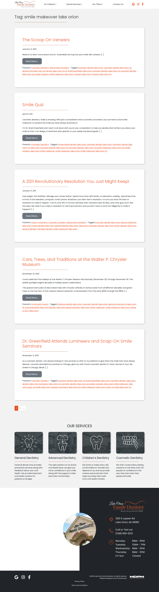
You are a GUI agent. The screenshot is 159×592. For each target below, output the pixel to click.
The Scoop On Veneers (46, 40)
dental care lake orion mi (33, 71)
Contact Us (118, 4)
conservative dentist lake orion (72, 144)
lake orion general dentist (68, 307)
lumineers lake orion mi (69, 387)
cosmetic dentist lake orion (90, 67)
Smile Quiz (33, 105)
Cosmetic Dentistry (40, 67)
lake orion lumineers (39, 384)
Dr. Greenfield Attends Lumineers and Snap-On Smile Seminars (77, 343)
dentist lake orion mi (55, 71)
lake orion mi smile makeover (98, 147)
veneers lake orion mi (101, 74)
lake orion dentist (48, 307)
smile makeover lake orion (61, 74)
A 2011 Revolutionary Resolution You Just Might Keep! (75, 181)
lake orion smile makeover (43, 151)
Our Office (96, 4)
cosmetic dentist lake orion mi (117, 67)
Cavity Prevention (39, 222)
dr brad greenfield (73, 71)
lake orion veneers (49, 387)
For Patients (49, 4)
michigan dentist (44, 229)
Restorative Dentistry (59, 67)
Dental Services (73, 4)
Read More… (34, 61)
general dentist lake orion (66, 225)
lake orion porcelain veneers (35, 74)
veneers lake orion (82, 74)
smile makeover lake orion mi (93, 151)
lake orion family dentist (116, 225)
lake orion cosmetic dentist (95, 71)
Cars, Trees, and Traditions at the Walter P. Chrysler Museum (74, 261)
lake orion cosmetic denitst (113, 380)
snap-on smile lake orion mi (118, 387)
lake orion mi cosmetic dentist (122, 71)
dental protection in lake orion (122, 304)
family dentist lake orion (43, 225)
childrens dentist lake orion (69, 304)
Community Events (40, 304)
